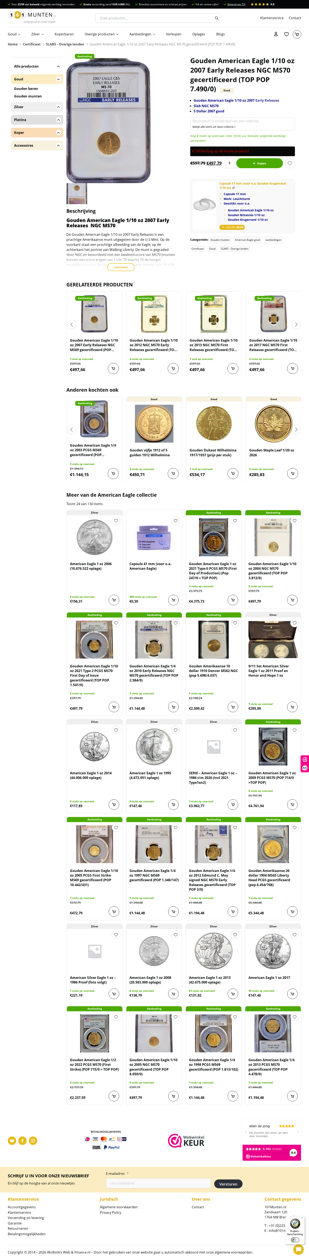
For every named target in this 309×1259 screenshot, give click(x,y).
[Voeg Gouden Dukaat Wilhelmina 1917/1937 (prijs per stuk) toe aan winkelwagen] (232, 473)
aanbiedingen (273, 240)
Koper (19, 132)
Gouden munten (220, 240)
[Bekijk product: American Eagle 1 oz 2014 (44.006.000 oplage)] (94, 746)
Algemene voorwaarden (119, 1207)
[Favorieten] (286, 34)
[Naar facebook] (22, 1141)
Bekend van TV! (236, 4)
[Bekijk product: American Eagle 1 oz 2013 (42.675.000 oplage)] (213, 951)
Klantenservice (272, 18)
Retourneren (18, 1228)
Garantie (15, 1223)
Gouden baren (26, 88)
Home (13, 44)
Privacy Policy (110, 1212)
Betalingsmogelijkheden (27, 1234)
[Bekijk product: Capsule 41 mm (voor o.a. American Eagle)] (154, 537)
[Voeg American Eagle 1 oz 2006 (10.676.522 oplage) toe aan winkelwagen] (114, 600)
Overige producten (100, 34)
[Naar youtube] (12, 1141)
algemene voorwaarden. (234, 1252)
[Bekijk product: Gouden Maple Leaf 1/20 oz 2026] (273, 424)
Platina (20, 119)
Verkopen (173, 34)
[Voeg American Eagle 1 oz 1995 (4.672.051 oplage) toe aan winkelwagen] (173, 804)
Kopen (261, 163)
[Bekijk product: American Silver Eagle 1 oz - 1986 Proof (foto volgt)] (94, 951)
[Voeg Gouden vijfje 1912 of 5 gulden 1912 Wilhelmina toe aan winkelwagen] (173, 473)
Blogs (220, 34)
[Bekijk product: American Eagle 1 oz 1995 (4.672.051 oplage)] (154, 746)
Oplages (198, 34)
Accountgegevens (22, 1207)
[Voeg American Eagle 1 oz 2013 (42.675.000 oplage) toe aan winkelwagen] (233, 994)
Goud (12, 34)
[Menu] (302, 1218)
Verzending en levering (26, 1217)
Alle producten (26, 66)
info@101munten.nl (284, 1230)
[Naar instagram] (33, 1141)
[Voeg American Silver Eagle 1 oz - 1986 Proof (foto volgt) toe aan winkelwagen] (114, 994)
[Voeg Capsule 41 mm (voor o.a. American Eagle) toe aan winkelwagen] (173, 600)
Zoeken (216, 18)
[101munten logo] (32, 18)
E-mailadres (117, 1173)
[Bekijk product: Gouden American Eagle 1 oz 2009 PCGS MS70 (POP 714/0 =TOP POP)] (273, 746)
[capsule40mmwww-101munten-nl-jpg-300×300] (204, 205)
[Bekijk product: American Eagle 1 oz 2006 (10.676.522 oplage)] (94, 537)
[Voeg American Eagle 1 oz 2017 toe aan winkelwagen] (292, 994)
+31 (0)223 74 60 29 (284, 1225)
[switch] (295, 1239)
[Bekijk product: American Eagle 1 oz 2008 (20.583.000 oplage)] (154, 951)
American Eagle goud (247, 240)
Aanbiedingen (140, 34)
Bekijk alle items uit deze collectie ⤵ (214, 127)
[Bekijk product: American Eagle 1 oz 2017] (273, 951)
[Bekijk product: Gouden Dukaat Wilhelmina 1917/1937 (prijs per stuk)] (214, 424)
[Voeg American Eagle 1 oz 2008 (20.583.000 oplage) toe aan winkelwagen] (173, 994)
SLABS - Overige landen (65, 44)
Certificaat (32, 44)
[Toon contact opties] (298, 1249)
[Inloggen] (276, 34)
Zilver (35, 34)
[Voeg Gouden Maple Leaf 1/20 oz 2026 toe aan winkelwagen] (292, 473)
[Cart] (297, 34)
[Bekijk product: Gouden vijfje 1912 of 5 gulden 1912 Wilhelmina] (154, 424)
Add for (234, 227)
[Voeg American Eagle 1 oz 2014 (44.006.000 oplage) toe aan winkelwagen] (114, 804)
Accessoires (23, 145)
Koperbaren (64, 34)
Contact (295, 18)
